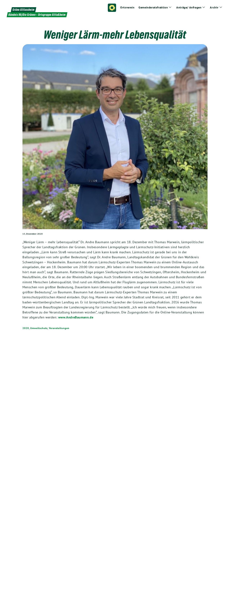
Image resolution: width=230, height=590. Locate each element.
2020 (25, 328)
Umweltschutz (38, 328)
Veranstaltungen (59, 328)
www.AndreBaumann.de (75, 317)
